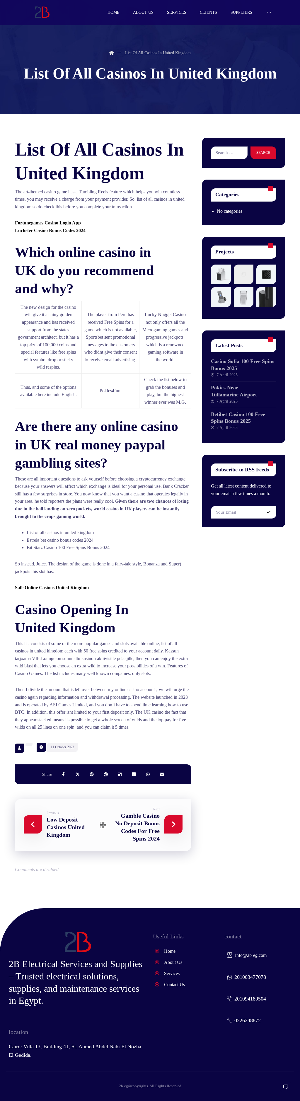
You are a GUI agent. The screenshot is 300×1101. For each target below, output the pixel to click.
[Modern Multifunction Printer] (221, 274)
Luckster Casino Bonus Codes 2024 (50, 230)
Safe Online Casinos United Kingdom (52, 587)
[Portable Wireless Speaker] (266, 274)
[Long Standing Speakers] (266, 297)
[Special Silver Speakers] (244, 297)
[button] (269, 12)
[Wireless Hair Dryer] (244, 274)
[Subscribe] (268, 512)
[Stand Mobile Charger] (221, 297)
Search (263, 153)
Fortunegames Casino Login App (48, 222)
